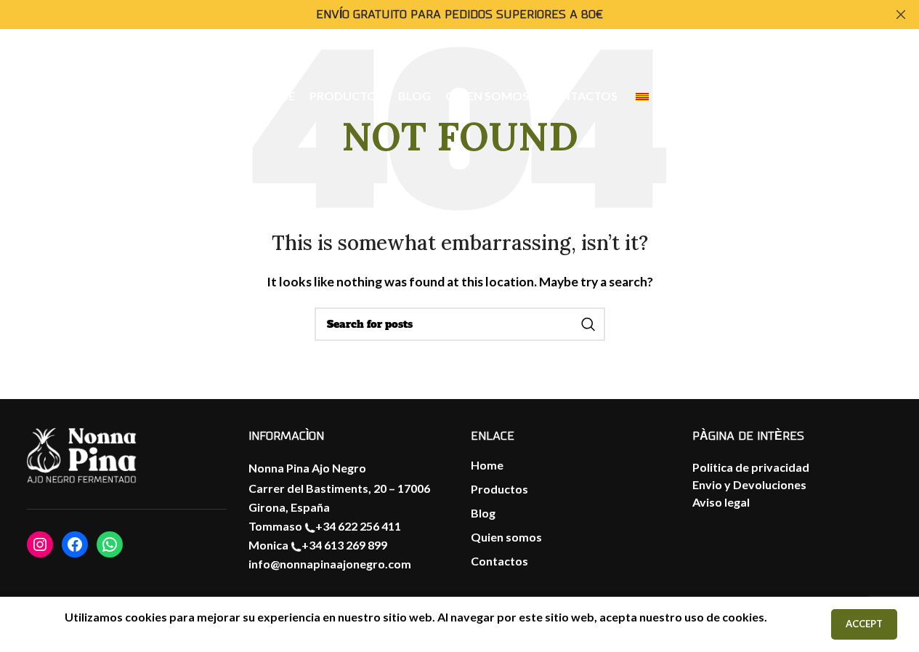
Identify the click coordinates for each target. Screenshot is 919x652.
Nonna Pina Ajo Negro (307, 468)
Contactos (499, 561)
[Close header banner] (901, 14)
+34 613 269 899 (344, 545)
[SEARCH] (588, 324)
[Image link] (81, 456)
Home (487, 465)
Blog (483, 513)
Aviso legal (721, 502)
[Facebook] (75, 544)
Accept (864, 623)
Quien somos (506, 537)
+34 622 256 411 (358, 526)
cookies (743, 617)
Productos (499, 489)
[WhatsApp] (110, 544)
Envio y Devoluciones (749, 484)
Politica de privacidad (750, 467)
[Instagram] (40, 544)
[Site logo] (97, 95)
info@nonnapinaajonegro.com (329, 564)
